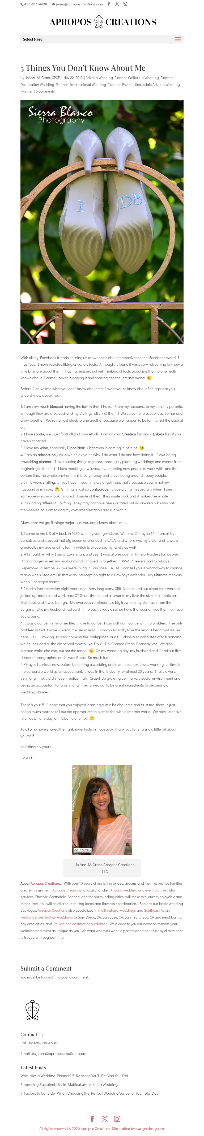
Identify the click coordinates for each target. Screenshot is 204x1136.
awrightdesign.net (150, 1128)
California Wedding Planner (150, 77)
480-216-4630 (45, 1042)
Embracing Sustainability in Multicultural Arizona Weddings (69, 1084)
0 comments (45, 91)
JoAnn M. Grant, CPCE (42, 77)
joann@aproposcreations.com (61, 1053)
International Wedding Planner (95, 84)
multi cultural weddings (117, 910)
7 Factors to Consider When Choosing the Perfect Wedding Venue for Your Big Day (89, 1093)
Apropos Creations (45, 883)
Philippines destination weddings (80, 923)
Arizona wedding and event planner (138, 890)
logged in (49, 977)
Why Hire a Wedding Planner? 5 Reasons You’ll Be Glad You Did (74, 1075)
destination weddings (55, 917)
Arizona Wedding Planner (106, 77)
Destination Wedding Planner (44, 84)
